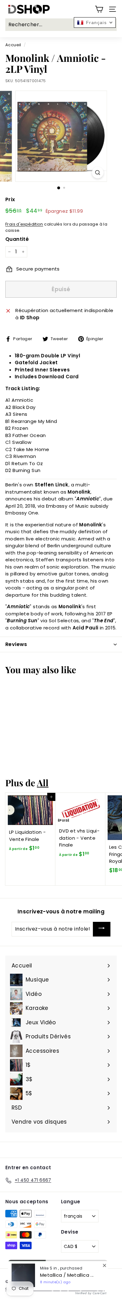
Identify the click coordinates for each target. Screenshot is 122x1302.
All (42, 782)
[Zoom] (97, 172)
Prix (10, 199)
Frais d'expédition (24, 224)
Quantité (17, 239)
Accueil (13, 44)
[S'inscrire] (101, 929)
